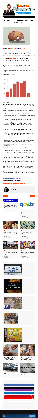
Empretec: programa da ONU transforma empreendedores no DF (10, 206)
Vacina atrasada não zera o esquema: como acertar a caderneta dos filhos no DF (9, 358)
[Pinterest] (9, 48)
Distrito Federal (16, 183)
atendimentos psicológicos (8, 183)
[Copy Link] (23, 48)
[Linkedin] (7, 48)
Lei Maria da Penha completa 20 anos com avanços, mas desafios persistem (10, 253)
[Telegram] (21, 48)
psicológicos (20, 55)
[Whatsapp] (12, 48)
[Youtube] (14, 48)
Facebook (14, 178)
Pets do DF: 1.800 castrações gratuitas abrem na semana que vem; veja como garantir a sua (27, 358)
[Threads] (18, 48)
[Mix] (11, 48)
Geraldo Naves (24, 216)
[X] (5, 48)
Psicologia (22, 183)
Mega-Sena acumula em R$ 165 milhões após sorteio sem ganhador (27, 233)
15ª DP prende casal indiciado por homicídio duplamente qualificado (10, 374)
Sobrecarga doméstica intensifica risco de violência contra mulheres (27, 253)
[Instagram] (20, 48)
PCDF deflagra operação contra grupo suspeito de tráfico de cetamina (27, 375)
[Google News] (16, 48)
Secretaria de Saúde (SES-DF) (14, 58)
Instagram (18, 178)
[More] (25, 48)
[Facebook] (3, 48)
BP (4, 203)
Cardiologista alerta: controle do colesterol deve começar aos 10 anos (10, 233)
